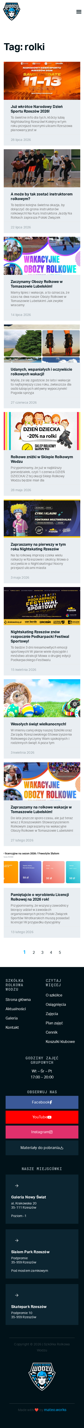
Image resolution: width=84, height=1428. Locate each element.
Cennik (51, 1032)
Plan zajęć (54, 1023)
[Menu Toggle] (79, 11)
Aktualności (16, 1009)
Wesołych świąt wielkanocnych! (38, 724)
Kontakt (12, 1027)
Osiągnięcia (56, 1004)
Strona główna (18, 1000)
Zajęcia (52, 1014)
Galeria (12, 1018)
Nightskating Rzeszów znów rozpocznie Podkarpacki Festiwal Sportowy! (40, 636)
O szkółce (54, 995)
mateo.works (55, 1410)
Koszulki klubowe (60, 1042)
